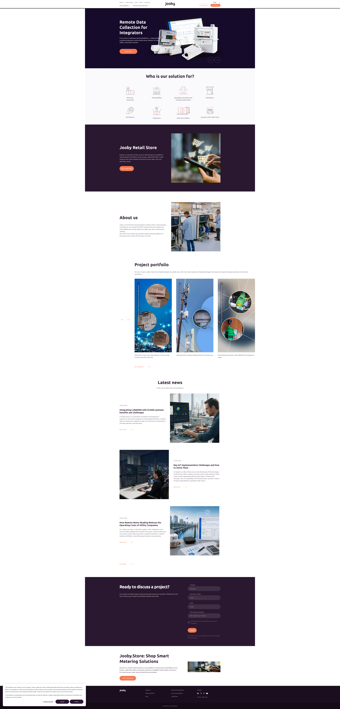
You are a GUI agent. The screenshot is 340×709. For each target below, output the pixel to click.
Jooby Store (147, 2)
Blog (136, 2)
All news (123, 564)
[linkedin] (198, 693)
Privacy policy (166, 706)
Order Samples (204, 5)
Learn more (128, 49)
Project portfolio (130, 2)
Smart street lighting (176, 693)
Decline (77, 701)
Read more (123, 429)
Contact (141, 2)
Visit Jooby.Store (126, 168)
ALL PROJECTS (139, 367)
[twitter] (201, 693)
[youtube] (207, 694)
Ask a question (215, 5)
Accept (62, 701)
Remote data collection (140, 5)
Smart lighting (124, 5)
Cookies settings (48, 701)
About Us (122, 2)
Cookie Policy (174, 706)
